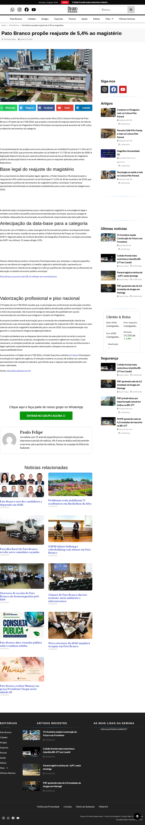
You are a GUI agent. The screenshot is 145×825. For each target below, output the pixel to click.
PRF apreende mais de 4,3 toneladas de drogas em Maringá (129, 289)
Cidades (4, 737)
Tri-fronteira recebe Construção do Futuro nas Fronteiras (129, 238)
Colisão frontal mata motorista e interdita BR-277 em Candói (129, 259)
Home (3, 25)
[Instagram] (19, 9)
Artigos (3, 742)
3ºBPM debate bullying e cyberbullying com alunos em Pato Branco (69, 549)
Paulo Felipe (124, 266)
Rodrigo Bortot (125, 245)
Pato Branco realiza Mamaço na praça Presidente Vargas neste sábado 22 (19, 689)
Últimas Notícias (8, 773)
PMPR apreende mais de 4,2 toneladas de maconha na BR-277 (129, 422)
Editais (3, 763)
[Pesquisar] (131, 9)
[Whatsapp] (12, 9)
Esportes (4, 747)
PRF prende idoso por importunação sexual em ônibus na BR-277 (129, 401)
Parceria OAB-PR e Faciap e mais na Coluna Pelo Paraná (129, 133)
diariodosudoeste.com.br (19, 370)
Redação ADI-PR (125, 120)
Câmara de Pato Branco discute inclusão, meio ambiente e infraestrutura (67, 598)
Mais (2, 768)
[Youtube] (34, 9)
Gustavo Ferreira (126, 409)
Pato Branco (14, 25)
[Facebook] (26, 9)
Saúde (3, 757)
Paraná (3, 752)
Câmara (75, 355)
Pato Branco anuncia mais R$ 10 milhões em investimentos (28, 276)
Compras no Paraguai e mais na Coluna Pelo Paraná (128, 113)
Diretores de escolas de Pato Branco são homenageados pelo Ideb (19, 596)
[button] (8, 108)
